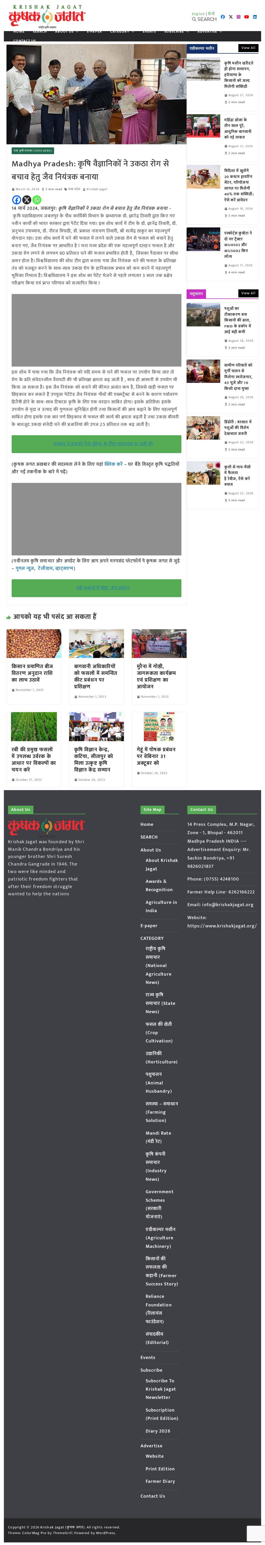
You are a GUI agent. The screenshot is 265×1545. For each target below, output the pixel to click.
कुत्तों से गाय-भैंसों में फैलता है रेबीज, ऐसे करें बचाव (237, 476)
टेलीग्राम (45, 569)
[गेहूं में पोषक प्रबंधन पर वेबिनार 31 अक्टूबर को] (159, 716)
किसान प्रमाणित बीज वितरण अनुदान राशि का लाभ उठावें (32, 673)
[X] (26, 199)
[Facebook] (16, 199)
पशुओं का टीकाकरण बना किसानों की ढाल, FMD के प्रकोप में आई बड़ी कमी (237, 320)
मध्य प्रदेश (74, 189)
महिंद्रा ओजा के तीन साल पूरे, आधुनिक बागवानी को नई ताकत (238, 129)
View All (248, 48)
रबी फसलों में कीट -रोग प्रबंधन (103, 588)
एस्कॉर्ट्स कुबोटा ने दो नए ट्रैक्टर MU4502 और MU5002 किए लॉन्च (238, 245)
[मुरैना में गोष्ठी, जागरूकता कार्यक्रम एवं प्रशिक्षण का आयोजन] (159, 633)
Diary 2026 (158, 1431)
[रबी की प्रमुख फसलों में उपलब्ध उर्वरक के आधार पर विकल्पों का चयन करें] (33, 716)
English (198, 14)
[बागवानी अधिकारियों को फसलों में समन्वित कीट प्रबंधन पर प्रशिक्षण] (96, 633)
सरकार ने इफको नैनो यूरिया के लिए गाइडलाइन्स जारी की (103, 444)
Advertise (207, 32)
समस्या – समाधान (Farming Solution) (162, 1112)
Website (155, 1456)
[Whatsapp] (36, 199)
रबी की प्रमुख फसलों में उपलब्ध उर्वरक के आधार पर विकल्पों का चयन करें (34, 759)
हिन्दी (211, 14)
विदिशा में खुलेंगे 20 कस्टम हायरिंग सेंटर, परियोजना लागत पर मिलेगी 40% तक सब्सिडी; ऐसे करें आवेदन (239, 185)
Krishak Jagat (97, 189)
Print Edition (160, 1469)
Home (18, 32)
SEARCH (40, 32)
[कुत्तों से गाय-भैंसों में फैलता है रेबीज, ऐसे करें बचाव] (203, 485)
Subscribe (174, 32)
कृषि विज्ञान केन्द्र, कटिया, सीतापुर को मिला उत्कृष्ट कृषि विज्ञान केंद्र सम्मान (93, 759)
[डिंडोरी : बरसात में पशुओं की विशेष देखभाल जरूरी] (203, 437)
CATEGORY (119, 32)
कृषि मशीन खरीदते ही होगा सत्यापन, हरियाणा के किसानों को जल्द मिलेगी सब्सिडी (239, 75)
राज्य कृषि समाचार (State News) (33, 151)
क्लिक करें (114, 464)
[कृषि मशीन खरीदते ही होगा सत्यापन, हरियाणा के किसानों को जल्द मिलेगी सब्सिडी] (203, 84)
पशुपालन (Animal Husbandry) (159, 1083)
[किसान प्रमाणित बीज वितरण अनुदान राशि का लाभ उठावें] (33, 633)
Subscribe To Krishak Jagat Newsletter (161, 1389)
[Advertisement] (96, 330)
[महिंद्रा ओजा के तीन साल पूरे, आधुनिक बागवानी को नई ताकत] (203, 138)
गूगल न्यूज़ (24, 569)
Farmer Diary (160, 1481)
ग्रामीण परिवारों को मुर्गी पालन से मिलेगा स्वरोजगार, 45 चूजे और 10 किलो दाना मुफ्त (238, 377)
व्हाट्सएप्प (64, 569)
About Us (64, 32)
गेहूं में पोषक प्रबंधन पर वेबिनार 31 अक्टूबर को (156, 756)
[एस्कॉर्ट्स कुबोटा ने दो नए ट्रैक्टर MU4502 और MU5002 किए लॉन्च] (203, 254)
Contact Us (24, 41)
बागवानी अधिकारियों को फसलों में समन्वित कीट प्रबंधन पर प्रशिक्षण (95, 676)
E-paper (94, 32)
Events (149, 32)
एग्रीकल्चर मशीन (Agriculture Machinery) (161, 1238)
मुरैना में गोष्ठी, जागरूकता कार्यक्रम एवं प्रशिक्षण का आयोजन (156, 676)
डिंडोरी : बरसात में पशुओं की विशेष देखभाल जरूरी (238, 428)
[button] (76, 32)
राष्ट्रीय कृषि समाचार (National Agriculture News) (159, 965)
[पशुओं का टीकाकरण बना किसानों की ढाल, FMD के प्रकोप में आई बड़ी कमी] (203, 329)
